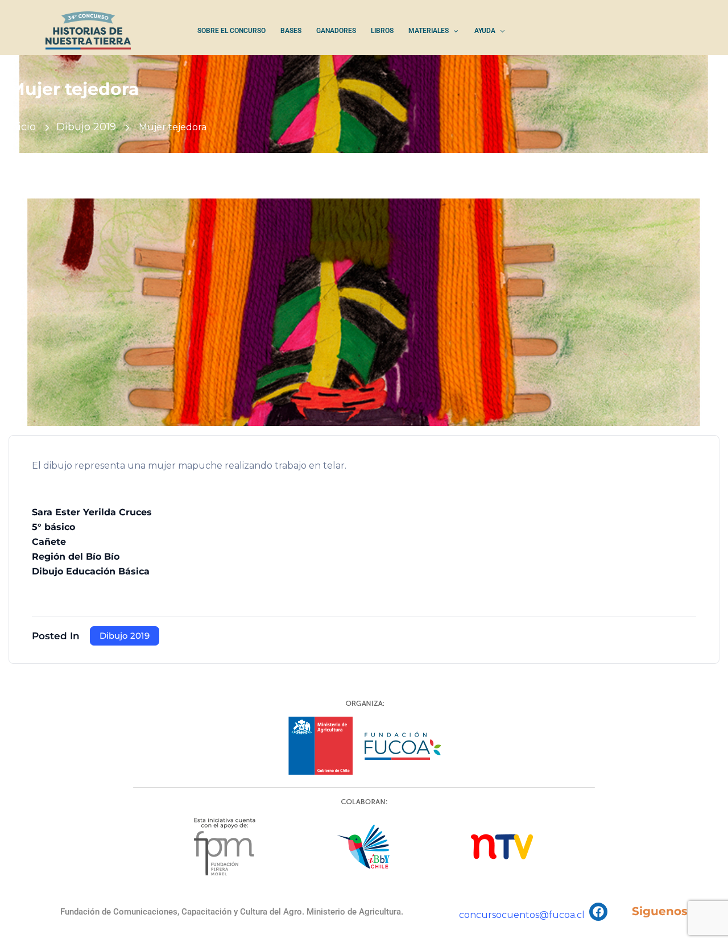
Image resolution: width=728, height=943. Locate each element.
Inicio (22, 127)
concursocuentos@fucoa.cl (522, 914)
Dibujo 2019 (86, 127)
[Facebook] (598, 912)
